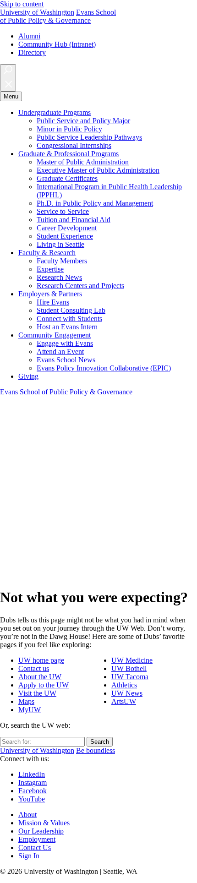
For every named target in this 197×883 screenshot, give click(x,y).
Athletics (124, 685)
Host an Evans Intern (67, 327)
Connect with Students (69, 318)
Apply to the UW (43, 685)
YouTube (31, 799)
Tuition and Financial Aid (73, 219)
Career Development (67, 228)
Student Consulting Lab (71, 310)
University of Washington (37, 12)
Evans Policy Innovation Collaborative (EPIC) (104, 368)
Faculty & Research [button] (47, 252)
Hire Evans (53, 302)
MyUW (29, 710)
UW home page (41, 660)
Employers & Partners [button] (50, 294)
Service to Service (63, 211)
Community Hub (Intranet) (57, 44)
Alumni (29, 36)
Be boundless (95, 750)
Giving (28, 376)
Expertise (50, 269)
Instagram (32, 782)
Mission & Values (44, 823)
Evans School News (66, 360)
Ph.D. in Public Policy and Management (95, 203)
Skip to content (22, 4)
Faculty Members (62, 261)
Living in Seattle (60, 244)
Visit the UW (37, 693)
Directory (32, 52)
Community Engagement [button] (54, 335)
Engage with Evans (65, 343)
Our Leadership (41, 831)
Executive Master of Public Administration (98, 170)
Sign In (28, 856)
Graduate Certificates (67, 178)
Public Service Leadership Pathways (89, 137)
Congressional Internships (74, 145)
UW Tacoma (129, 677)
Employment (36, 839)
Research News (59, 277)
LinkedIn (31, 774)
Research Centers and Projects (80, 285)
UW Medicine (132, 660)
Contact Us (34, 847)
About (27, 814)
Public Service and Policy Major (83, 121)
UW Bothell (129, 668)
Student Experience (65, 236)
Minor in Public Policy (69, 129)
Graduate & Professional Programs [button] (68, 154)
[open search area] (8, 78)
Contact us (33, 668)
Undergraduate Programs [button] (54, 112)
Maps (26, 701)
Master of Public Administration (83, 162)
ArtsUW (123, 701)
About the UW (39, 677)
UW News (126, 693)
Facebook (32, 791)
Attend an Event (60, 351)
